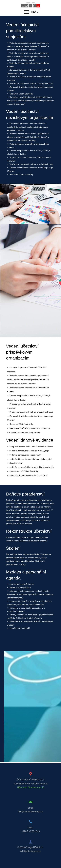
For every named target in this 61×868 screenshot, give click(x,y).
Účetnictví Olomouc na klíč (30, 787)
